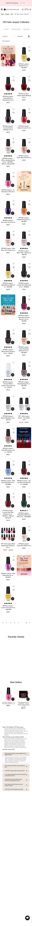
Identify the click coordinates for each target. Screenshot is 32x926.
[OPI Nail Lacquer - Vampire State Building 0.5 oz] (24, 84)
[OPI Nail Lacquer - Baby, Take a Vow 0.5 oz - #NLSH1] (24, 238)
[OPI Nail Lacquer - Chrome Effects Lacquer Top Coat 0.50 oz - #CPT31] (8, 369)
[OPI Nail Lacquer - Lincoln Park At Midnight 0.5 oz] (8, 116)
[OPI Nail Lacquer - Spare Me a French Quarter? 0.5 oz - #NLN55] (24, 303)
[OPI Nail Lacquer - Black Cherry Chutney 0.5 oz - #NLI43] (8, 337)
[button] (2, 9)
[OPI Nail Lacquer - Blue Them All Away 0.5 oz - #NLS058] (8, 468)
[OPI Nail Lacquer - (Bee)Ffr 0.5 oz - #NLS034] (24, 54)
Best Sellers (16, 682)
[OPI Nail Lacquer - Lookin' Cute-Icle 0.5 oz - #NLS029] (8, 593)
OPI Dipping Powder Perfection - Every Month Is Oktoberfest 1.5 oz (24, 704)
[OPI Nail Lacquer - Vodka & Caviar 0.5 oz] (24, 116)
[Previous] (3, 695)
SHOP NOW (22, 3)
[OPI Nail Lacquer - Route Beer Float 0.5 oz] (24, 146)
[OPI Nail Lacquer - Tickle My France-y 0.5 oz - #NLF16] (8, 436)
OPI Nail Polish (16, 29)
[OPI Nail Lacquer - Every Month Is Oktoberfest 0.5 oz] (8, 84)
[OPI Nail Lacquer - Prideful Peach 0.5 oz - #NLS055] (24, 208)
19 (26, 622)
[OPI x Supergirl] (24, 437)
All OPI (6, 29)
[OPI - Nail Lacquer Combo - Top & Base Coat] (24, 403)
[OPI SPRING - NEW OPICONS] (24, 565)
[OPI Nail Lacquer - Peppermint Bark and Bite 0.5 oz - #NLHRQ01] (24, 500)
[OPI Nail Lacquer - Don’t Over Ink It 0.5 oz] (8, 208)
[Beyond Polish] (12, 9)
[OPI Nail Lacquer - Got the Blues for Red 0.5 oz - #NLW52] (24, 468)
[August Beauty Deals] (24, 181)
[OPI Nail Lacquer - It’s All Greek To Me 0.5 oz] (8, 180)
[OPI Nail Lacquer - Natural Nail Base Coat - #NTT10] (8, 403)
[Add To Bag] (28, 59)
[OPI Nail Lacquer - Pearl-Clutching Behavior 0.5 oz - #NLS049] (24, 337)
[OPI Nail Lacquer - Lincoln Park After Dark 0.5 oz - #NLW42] (24, 271)
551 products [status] (6, 41)
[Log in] (27, 9)
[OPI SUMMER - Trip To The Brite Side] (8, 304)
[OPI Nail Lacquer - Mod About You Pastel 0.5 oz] (8, 238)
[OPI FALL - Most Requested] (8, 56)
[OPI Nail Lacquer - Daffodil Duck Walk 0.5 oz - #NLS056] (8, 271)
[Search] (23, 9)
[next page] (29, 622)
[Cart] (30, 9)
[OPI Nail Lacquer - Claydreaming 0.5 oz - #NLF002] (24, 369)
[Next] (29, 695)
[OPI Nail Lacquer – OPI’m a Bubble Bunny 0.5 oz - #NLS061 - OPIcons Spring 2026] (8, 146)
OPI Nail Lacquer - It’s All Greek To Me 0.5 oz (8, 703)
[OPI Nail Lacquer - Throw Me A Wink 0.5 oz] (24, 534)
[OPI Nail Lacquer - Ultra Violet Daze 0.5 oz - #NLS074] (8, 564)
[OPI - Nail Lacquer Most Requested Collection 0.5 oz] (8, 534)
